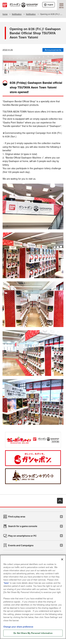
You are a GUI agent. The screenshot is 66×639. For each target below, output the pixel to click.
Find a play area (16, 516)
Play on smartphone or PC (22, 535)
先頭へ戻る (60, 501)
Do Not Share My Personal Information (33, 633)
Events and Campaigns (20, 545)
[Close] (62, 559)
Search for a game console (22, 526)
